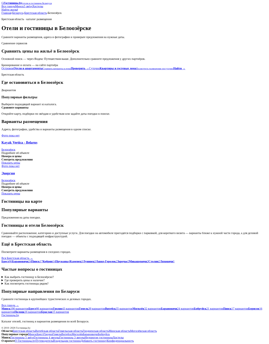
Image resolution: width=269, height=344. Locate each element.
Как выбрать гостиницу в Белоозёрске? (29, 276)
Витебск (66, 334)
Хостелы (37, 6)
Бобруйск (104, 334)
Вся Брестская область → (17, 258)
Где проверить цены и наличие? (25, 280)
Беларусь (17, 12)
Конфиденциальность (120, 340)
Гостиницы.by (10, 315)
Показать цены (10, 162)
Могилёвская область (143, 330)
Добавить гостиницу (94, 340)
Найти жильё (9, 9)
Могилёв (77, 334)
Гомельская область (70, 330)
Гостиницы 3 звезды (72, 337)
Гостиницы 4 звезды (46, 337)
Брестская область (35, 12)
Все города (8, 6)
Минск (19, 6)
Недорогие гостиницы (99, 337)
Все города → (10, 305)
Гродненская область (96, 330)
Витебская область (46, 330)
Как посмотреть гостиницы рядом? (26, 283)
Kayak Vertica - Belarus (19, 142)
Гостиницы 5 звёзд (22, 337)
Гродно (48, 334)
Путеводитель (44, 340)
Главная (6, 12)
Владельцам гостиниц (67, 340)
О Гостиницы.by (25, 340)
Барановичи (90, 334)
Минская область (119, 330)
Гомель (57, 334)
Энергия (8, 173)
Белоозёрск (8, 149)
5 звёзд (28, 6)
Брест (40, 334)
